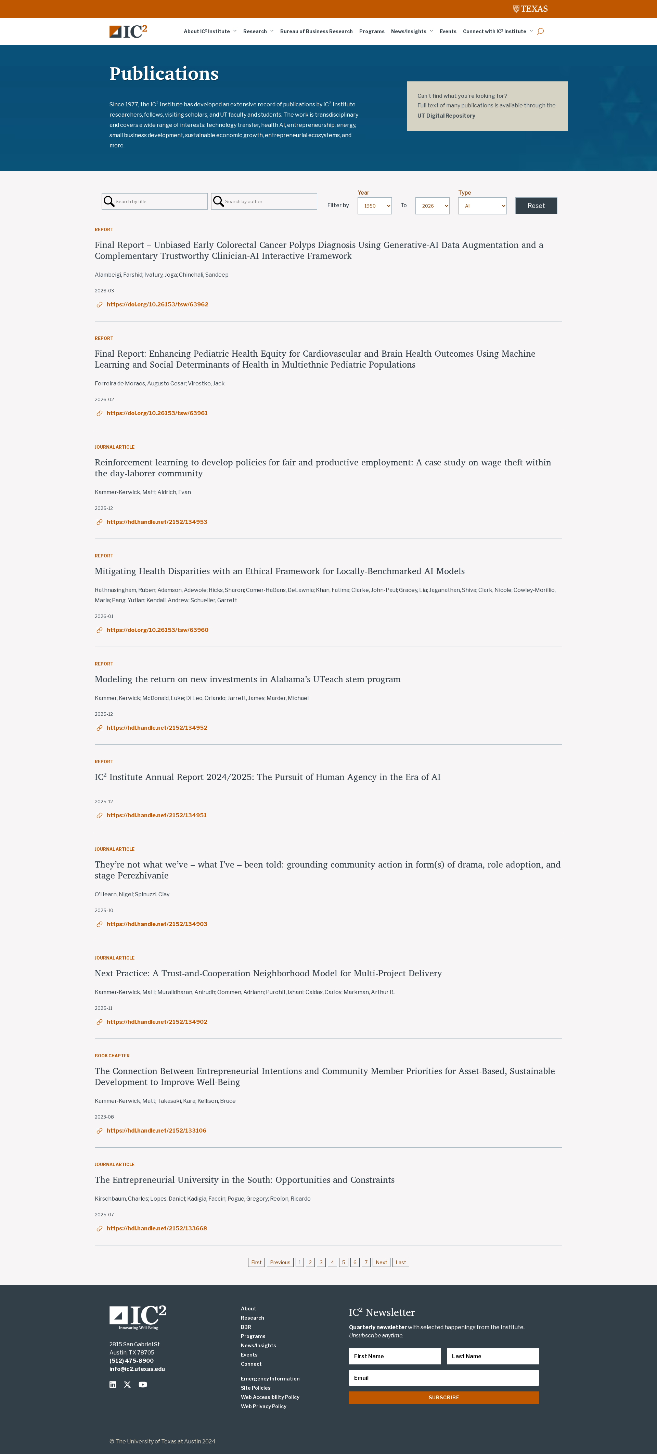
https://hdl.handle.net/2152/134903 (157, 924)
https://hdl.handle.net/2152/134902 (157, 1022)
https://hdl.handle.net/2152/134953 (157, 522)
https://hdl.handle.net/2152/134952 (157, 728)
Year (364, 192)
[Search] (540, 31)
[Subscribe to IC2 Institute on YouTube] (143, 1384)
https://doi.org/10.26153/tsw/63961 (157, 413)
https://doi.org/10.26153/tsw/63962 (157, 304)
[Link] (128, 31)
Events (448, 31)
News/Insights (408, 31)
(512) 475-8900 (132, 1361)
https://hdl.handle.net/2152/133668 (157, 1228)
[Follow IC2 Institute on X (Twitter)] (129, 1384)
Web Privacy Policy (263, 1406)
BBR (246, 1327)
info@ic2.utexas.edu (137, 1369)
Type (464, 192)
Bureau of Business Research (316, 31)
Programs (372, 31)
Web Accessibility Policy (270, 1397)
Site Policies (256, 1388)
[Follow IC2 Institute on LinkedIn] (114, 1384)
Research (255, 31)
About (248, 1308)
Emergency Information (270, 1379)
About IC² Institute (207, 31)
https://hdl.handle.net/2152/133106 (156, 1130)
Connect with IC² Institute (494, 31)
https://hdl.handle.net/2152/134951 (157, 815)
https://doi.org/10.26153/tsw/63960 (157, 630)
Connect (251, 1364)
